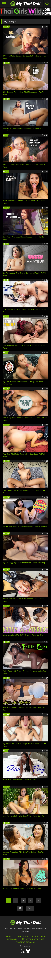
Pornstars (38, 936)
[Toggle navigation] (3, 3)
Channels (22, 936)
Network (12, 939)
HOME (9, 936)
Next (30, 908)
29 (20, 908)
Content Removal (26, 942)
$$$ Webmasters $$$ (33, 939)
